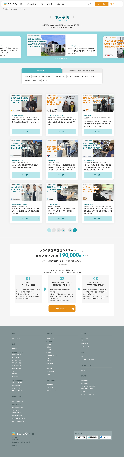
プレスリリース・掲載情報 (87, 359)
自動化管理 (15, 376)
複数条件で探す (82, 70)
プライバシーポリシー (86, 394)
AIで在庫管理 (15, 357)
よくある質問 (84, 344)
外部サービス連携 (17, 391)
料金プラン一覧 (16, 338)
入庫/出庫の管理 (16, 363)
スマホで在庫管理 (17, 355)
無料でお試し (101, 4)
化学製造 (48, 352)
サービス (48, 366)
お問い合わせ (84, 341)
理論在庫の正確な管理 (18, 421)
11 (70, 230)
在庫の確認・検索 (16, 368)
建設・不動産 (49, 363)
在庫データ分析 (16, 385)
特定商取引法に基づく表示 (88, 386)
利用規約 (83, 391)
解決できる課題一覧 (17, 401)
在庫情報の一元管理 (17, 407)
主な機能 (14, 349)
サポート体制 (84, 338)
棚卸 (13, 371)
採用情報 (83, 383)
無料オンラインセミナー (52, 390)
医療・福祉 (49, 360)
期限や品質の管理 (17, 415)
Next (75, 230)
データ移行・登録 (16, 360)
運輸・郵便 (49, 369)
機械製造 (48, 347)
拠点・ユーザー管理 (17, 382)
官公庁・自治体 (50, 371)
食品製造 (48, 344)
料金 (42, 4)
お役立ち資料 (50, 385)
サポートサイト (85, 346)
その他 (48, 374)
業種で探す (41, 70)
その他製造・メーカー (52, 355)
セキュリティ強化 (16, 388)
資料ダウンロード (115, 4)
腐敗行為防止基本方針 (87, 389)
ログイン (90, 4)
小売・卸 (48, 358)
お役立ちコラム (50, 387)
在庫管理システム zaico (10, 9)
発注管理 (14, 374)
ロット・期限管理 (16, 366)
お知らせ (83, 357)
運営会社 (83, 380)
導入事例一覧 (50, 338)
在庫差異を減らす (17, 410)
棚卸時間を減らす (17, 413)
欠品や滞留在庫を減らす (18, 418)
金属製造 (48, 350)
